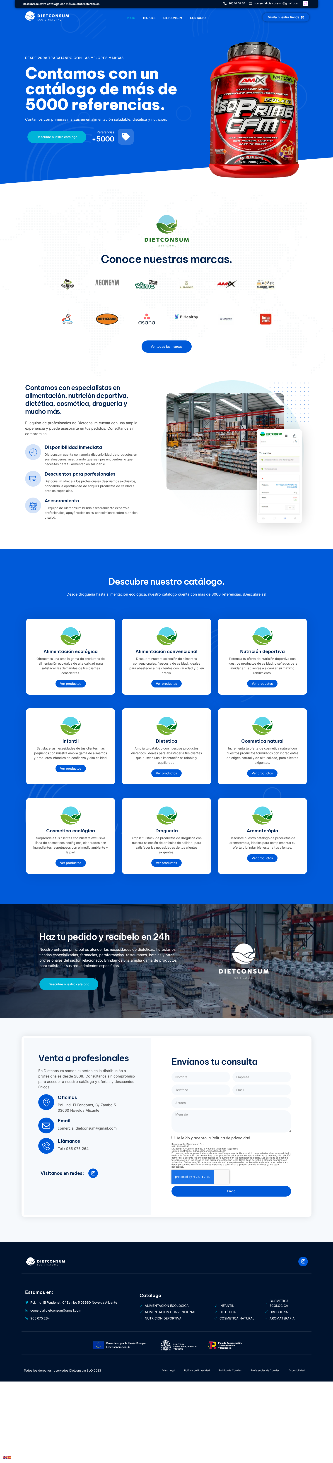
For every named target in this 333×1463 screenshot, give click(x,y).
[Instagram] (93, 1173)
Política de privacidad (231, 1138)
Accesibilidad (297, 1370)
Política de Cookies (230, 1370)
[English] (5, 1457)
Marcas (149, 18)
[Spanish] (9, 1457)
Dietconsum (172, 18)
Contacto (198, 18)
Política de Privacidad (197, 1370)
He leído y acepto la (213, 1138)
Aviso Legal (168, 1370)
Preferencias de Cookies (265, 1370)
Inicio (131, 18)
